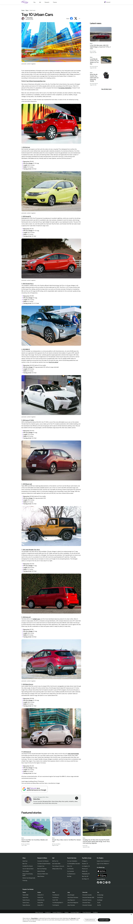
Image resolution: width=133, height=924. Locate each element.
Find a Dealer (26, 871)
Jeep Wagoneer (71, 900)
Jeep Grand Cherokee (72, 897)
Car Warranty (70, 868)
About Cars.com (39, 912)
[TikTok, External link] (98, 882)
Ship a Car (69, 866)
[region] (66, 918)
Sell (40, 2)
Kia (98, 892)
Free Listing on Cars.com (58, 866)
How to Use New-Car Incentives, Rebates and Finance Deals (34, 840)
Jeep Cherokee (71, 905)
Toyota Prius (25, 897)
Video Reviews (40, 876)
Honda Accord (40, 900)
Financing (25, 880)
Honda (39, 892)
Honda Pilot (40, 902)
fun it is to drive (53, 362)
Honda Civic (40, 897)
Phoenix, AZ (85, 868)
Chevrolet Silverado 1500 (88, 897)
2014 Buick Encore (28, 684)
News (27, 10)
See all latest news (106, 89)
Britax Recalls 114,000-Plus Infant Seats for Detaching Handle (94, 78)
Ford (53, 892)
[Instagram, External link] (106, 882)
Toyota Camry (26, 902)
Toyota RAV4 (25, 895)
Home (22, 10)
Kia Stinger (99, 900)
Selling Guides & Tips (57, 868)
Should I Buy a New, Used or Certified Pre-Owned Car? (66, 840)
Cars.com (73, 918)
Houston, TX (85, 863)
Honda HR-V (40, 905)
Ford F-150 (55, 900)
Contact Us (47, 912)
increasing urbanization (64, 88)
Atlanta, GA (84, 871)
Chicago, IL (84, 861)
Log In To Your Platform (102, 863)
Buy (34, 2)
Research (47, 2)
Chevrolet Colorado (87, 905)
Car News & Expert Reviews (43, 863)
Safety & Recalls (41, 871)
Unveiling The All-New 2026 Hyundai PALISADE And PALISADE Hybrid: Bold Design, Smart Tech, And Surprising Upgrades (96, 841)
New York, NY (85, 876)
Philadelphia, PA (85, 873)
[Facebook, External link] (101, 882)
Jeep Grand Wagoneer (72, 902)
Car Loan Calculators (72, 861)
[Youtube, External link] (104, 882)
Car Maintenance (71, 873)
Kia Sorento (100, 897)
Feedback (95, 912)
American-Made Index (42, 873)
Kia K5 (98, 902)
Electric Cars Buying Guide (29, 878)
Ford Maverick (55, 895)
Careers (66, 912)
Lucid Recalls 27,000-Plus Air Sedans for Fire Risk (94, 61)
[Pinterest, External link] (109, 882)
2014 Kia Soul (26, 147)
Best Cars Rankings (42, 868)
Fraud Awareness (87, 912)
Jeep (68, 892)
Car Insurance (70, 871)
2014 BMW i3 (26, 349)
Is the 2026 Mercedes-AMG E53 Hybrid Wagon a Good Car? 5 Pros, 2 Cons (100, 46)
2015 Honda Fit (27, 216)
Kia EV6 (99, 905)
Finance (55, 2)
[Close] (131, 914)
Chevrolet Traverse (86, 900)
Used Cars (25, 861)
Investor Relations (57, 912)
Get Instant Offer (56, 863)
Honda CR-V (40, 895)
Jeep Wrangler (70, 895)
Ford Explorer (55, 905)
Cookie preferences (90, 920)
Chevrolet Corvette (87, 895)
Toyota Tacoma (26, 900)
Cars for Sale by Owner (28, 868)
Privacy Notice (34, 918)
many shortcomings (73, 753)
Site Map (69, 876)
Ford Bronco (55, 897)
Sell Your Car (55, 861)
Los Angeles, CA (86, 866)
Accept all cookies (104, 920)
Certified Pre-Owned (28, 866)
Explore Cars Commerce (103, 861)
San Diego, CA (85, 879)
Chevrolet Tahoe (86, 902)
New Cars (25, 863)
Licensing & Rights (75, 912)
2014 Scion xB (26, 617)
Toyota (24, 892)
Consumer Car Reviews (43, 861)
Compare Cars (40, 866)
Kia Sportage (100, 895)
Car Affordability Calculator (73, 863)
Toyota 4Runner (26, 905)
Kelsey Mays (30, 17)
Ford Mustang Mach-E (57, 902)
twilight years (36, 619)
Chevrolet (84, 892)
